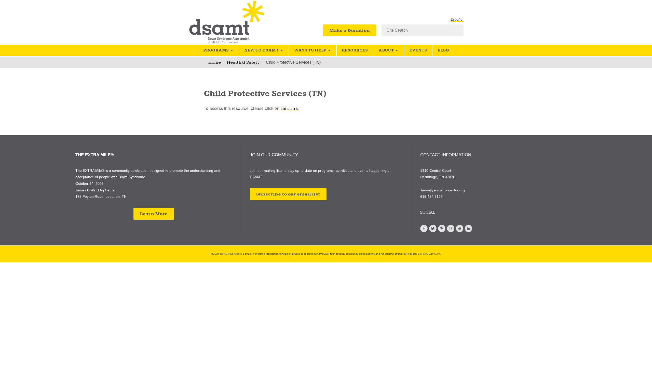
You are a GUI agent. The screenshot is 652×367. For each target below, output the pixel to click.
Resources (355, 50)
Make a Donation (349, 30)
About (386, 50)
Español (457, 19)
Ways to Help (310, 50)
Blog (443, 50)
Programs (216, 50)
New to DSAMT (261, 50)
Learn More (154, 213)
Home (214, 62)
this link (289, 108)
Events (418, 50)
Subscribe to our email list (288, 194)
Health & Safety (243, 62)
